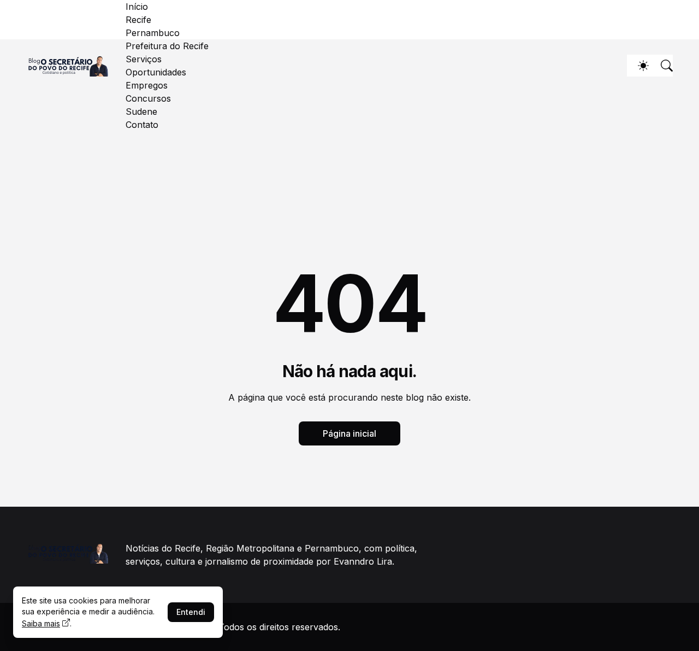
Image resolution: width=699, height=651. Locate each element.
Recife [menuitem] (138, 19)
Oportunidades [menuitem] (156, 72)
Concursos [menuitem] (148, 98)
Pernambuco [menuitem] (153, 32)
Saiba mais (41, 623)
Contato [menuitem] (142, 124)
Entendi (190, 612)
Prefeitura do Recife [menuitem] (167, 45)
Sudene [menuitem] (141, 111)
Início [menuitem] (137, 6)
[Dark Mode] (638, 66)
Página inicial (349, 433)
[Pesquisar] (662, 66)
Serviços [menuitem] (144, 59)
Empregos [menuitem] (147, 85)
